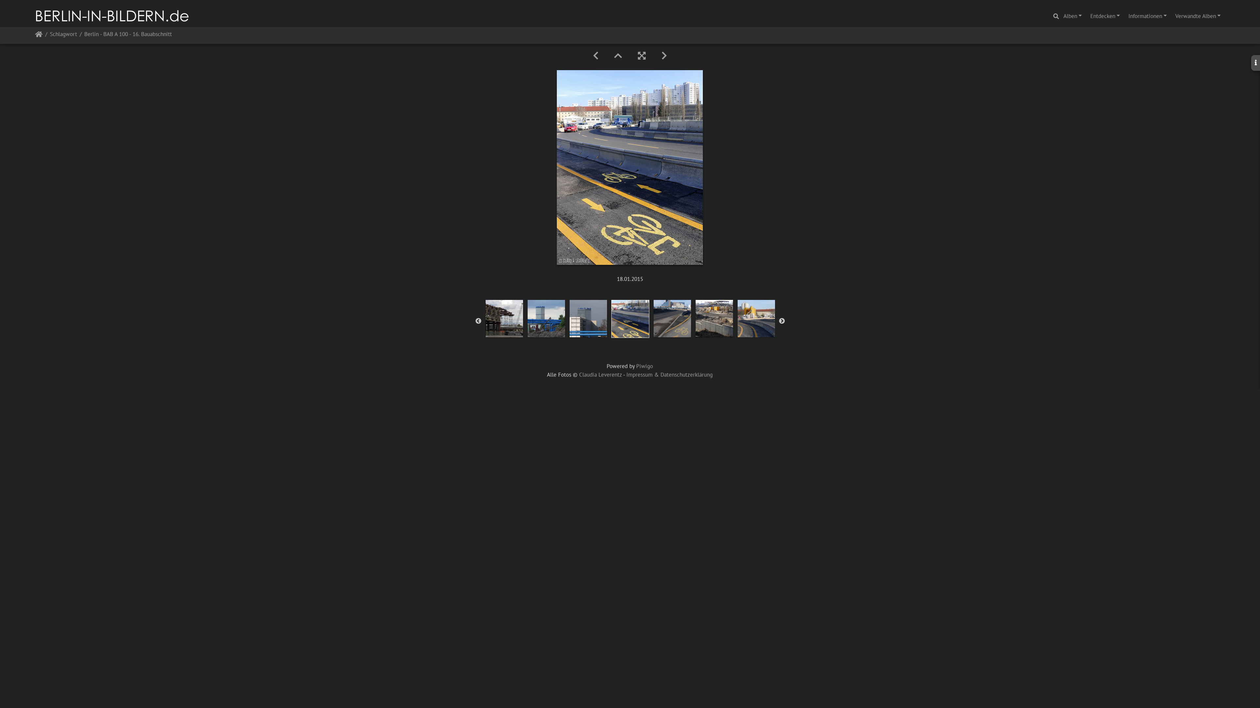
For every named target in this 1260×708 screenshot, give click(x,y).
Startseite (39, 35)
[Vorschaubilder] (618, 56)
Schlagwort (63, 34)
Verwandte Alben (1195, 16)
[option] (504, 318)
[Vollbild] (642, 56)
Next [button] (782, 321)
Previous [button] (478, 321)
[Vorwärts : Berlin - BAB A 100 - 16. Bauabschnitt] (664, 56)
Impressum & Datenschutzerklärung (669, 374)
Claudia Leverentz (600, 374)
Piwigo (644, 366)
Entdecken (1102, 16)
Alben (1070, 16)
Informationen (1145, 16)
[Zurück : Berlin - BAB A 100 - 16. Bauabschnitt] (595, 56)
